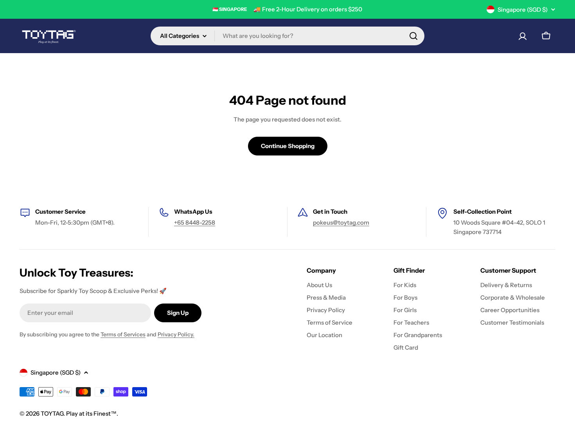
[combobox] (287, 36)
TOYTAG (52, 413)
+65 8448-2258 (194, 222)
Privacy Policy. (176, 334)
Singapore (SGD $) (523, 9)
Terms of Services (123, 334)
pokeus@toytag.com (341, 222)
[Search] (413, 36)
